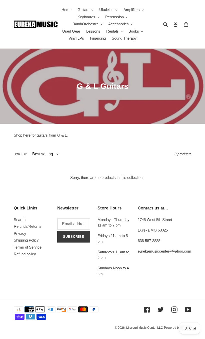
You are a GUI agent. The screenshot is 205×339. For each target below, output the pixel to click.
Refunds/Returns (28, 226)
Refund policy (25, 254)
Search (20, 219)
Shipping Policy (26, 240)
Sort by (20, 154)
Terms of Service (28, 247)
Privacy (20, 233)
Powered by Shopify (177, 327)
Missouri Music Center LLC (144, 327)
